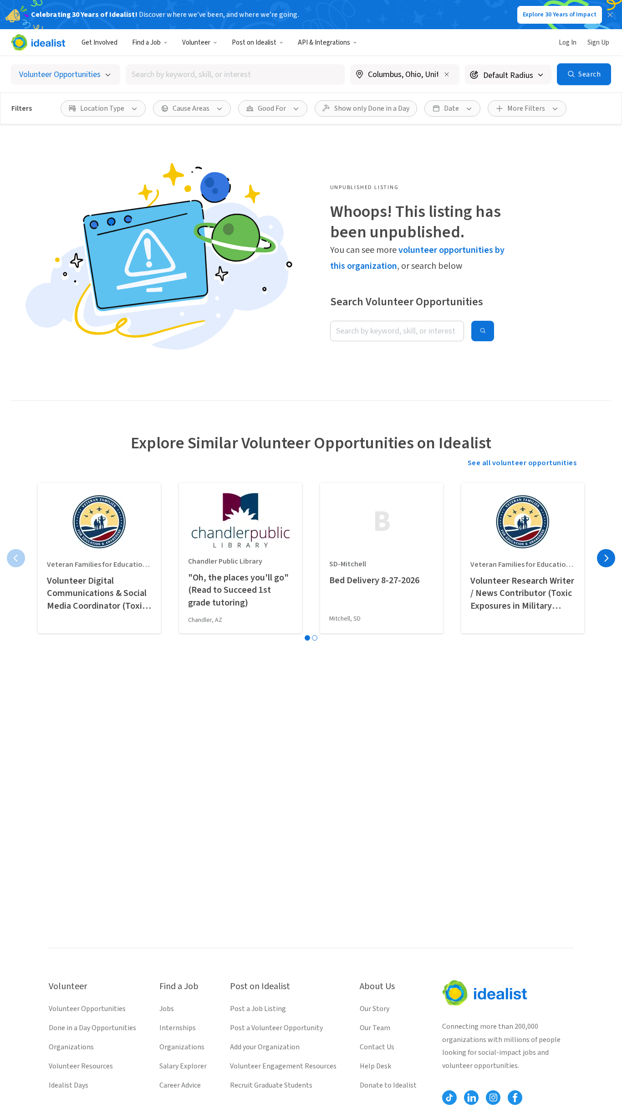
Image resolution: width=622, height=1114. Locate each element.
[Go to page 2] (314, 638)
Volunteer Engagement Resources (283, 1066)
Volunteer (196, 42)
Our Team (375, 1028)
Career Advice (180, 1085)
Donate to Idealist (388, 1085)
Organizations (71, 1047)
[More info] (404, 75)
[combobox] (235, 74)
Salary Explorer (183, 1066)
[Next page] (606, 558)
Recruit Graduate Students (271, 1085)
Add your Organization (265, 1047)
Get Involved (99, 42)
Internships (177, 1028)
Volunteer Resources (81, 1066)
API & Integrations (324, 42)
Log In (567, 42)
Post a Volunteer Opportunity (276, 1028)
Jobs (166, 1009)
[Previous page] (16, 558)
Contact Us (377, 1047)
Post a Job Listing (258, 1009)
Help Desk (375, 1066)
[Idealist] (38, 42)
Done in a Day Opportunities (92, 1028)
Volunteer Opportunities (87, 1009)
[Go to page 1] (307, 638)
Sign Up (598, 42)
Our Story (374, 1009)
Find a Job (146, 42)
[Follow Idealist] (449, 1097)
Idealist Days (68, 1085)
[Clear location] (447, 74)
